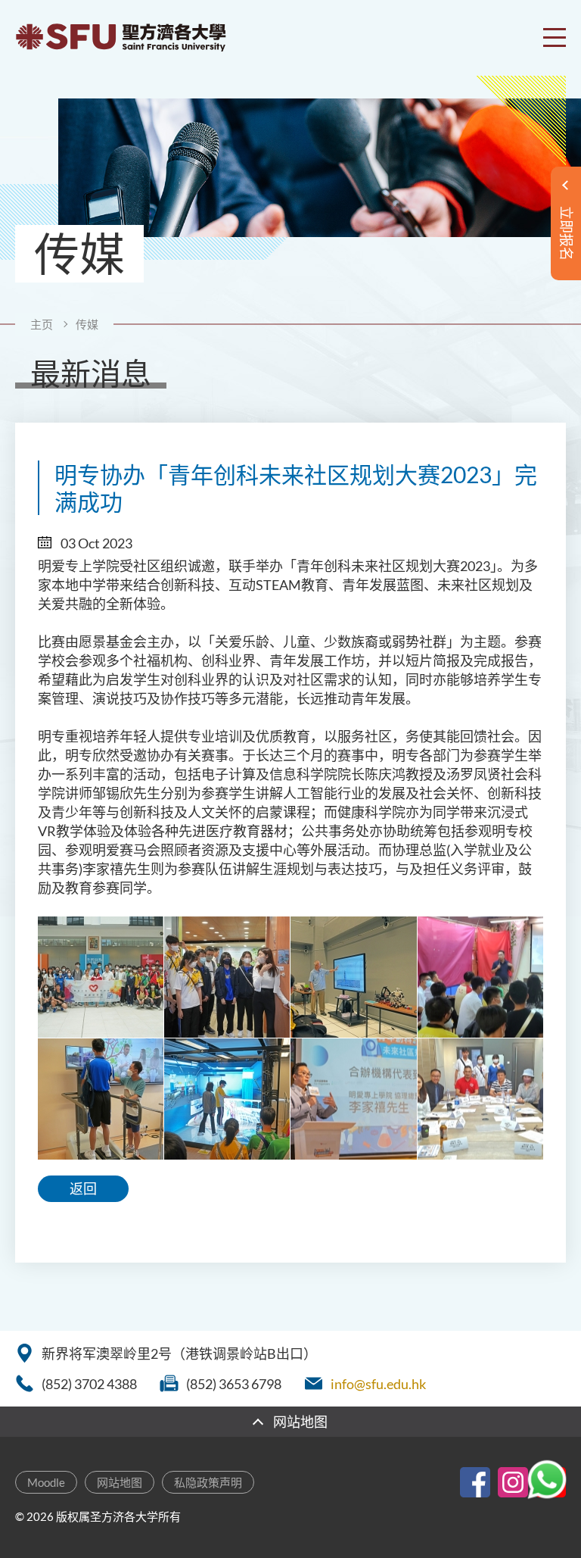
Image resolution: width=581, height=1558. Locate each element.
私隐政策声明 (208, 1482)
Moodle (46, 1482)
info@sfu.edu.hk (378, 1383)
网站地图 (119, 1482)
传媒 (87, 324)
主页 (41, 324)
